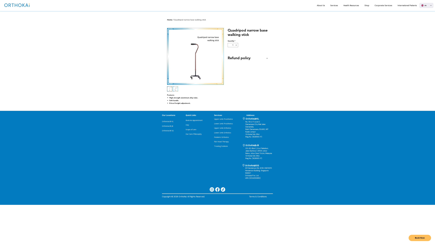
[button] (321, 5)
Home (169, 20)
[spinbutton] (233, 45)
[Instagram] (212, 189)
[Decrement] (229, 45)
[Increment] (236, 45)
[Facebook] (217, 189)
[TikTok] (223, 189)
